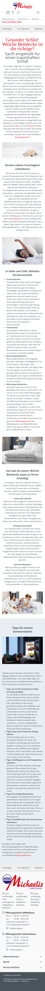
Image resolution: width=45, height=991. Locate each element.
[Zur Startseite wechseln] (22, 5)
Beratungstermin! (22, 137)
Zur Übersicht (23, 28)
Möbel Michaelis (8, 19)
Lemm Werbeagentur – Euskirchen (16, 981)
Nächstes (39, 28)
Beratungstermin (23, 421)
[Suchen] (18, 13)
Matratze (31, 126)
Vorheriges (7, 28)
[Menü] (38, 12)
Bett (17, 126)
